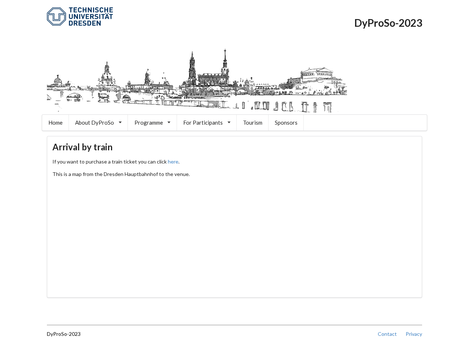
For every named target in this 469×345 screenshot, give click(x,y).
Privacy (414, 334)
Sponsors (286, 122)
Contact (391, 334)
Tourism (252, 122)
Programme (148, 122)
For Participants (203, 122)
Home (55, 122)
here (173, 161)
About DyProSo (94, 122)
